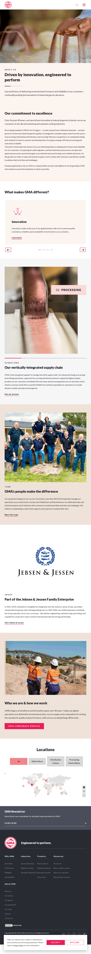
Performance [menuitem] (9, 868)
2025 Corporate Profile (24, 726)
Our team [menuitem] (8, 909)
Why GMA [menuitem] (9, 856)
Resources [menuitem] (59, 856)
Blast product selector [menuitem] (62, 877)
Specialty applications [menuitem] (29, 873)
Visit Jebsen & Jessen (14, 623)
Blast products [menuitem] (42, 864)
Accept (55, 942)
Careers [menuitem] (8, 914)
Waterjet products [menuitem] (44, 868)
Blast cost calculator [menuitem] (61, 873)
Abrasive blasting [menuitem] (27, 864)
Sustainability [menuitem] (10, 877)
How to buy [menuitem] (41, 877)
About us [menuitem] (8, 891)
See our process (12, 394)
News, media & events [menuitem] (62, 868)
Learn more (17, 238)
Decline (75, 942)
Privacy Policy (19, 945)
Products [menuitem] (41, 856)
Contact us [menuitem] (9, 918)
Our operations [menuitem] (10, 905)
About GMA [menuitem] (10, 884)
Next (83, 250)
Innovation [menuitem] (9, 864)
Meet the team (11, 515)
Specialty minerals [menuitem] (44, 873)
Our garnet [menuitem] (9, 900)
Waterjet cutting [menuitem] (27, 868)
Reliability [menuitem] (8, 873)
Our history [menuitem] (9, 896)
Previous (8, 250)
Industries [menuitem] (25, 856)
